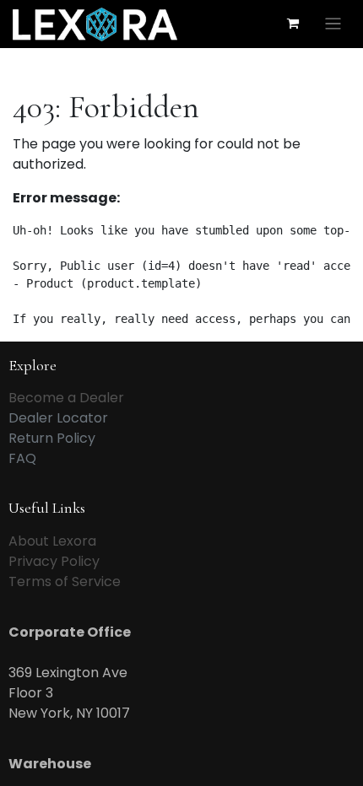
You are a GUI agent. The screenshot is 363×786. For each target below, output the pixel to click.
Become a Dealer (66, 397)
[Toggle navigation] (333, 24)
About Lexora (52, 541)
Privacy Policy (54, 561)
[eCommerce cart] (293, 24)
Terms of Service (64, 581)
